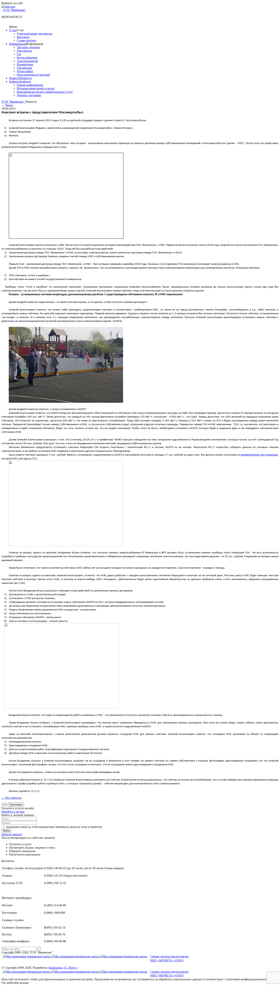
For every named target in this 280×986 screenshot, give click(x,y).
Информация (17, 43)
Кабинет (14, 81)
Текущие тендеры (28, 47)
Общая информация (30, 85)
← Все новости (12, 797)
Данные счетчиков (29, 95)
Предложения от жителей (33, 74)
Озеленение (24, 67)
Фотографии (25, 71)
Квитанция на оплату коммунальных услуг (45, 91)
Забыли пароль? (12, 834)
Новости (14, 78)
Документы (24, 50)
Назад (9, 105)
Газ (19, 54)
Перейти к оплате (13, 811)
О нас (13, 30)
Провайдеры (25, 64)
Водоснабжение (27, 57)
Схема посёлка (26, 40)
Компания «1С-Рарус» (63, 967)
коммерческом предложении (259, 454)
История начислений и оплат (36, 88)
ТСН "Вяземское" (13, 101)
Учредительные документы (34, 33)
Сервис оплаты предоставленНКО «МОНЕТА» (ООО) (169, 958)
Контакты (23, 37)
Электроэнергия (27, 61)
